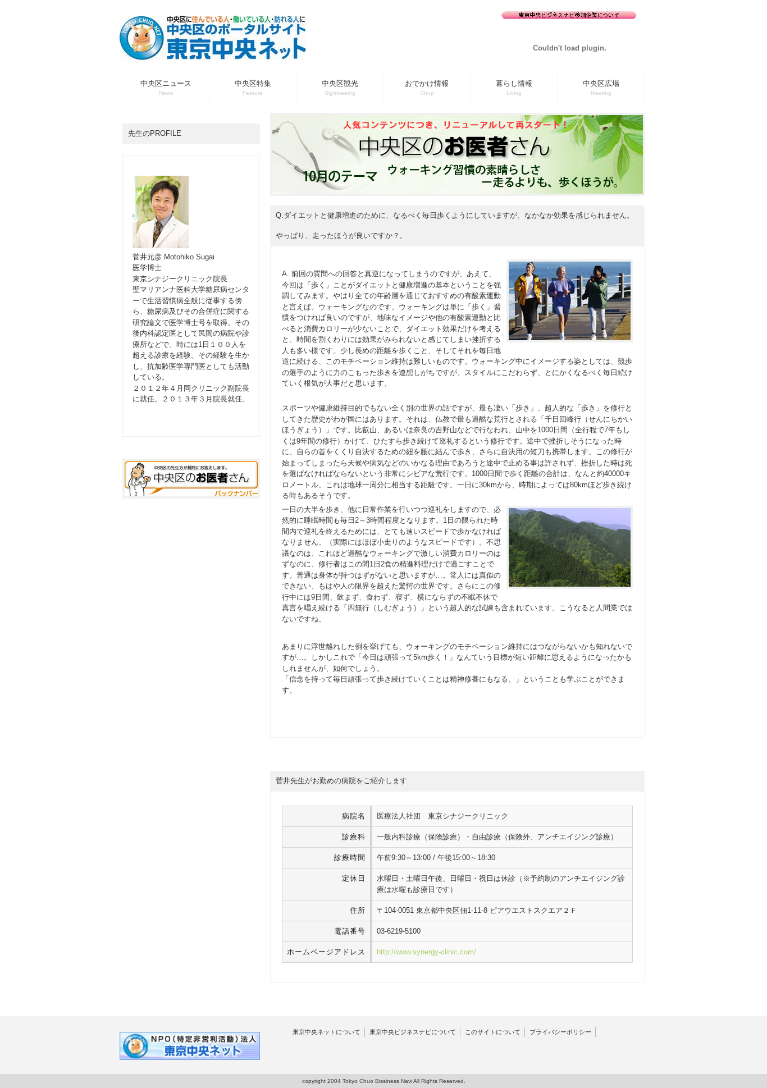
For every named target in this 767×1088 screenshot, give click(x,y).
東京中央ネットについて (326, 1031)
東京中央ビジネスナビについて (412, 1031)
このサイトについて (493, 1031)
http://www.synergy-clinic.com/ (426, 952)
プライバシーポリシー (560, 1031)
